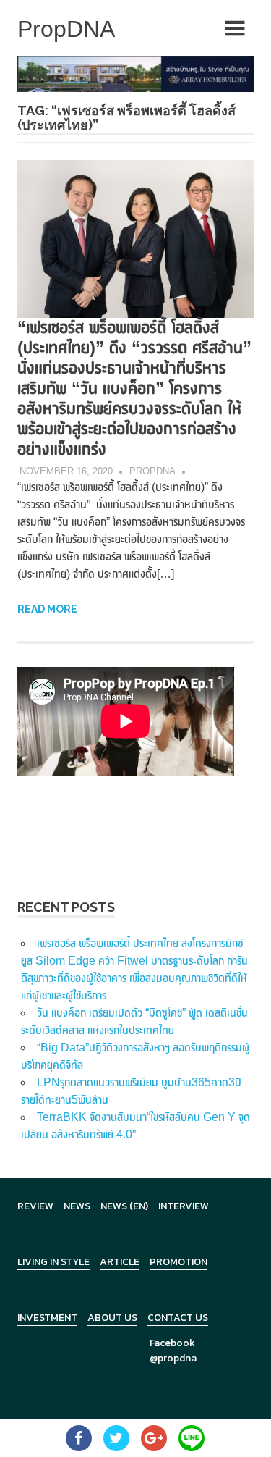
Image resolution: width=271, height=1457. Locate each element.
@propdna (173, 1358)
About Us (112, 1317)
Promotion (178, 1261)
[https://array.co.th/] (135, 73)
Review (35, 1206)
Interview (183, 1206)
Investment (47, 1317)
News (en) (124, 1206)
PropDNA (152, 471)
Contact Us (177, 1317)
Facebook (172, 1343)
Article (119, 1261)
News (77, 1206)
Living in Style (53, 1261)
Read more (47, 609)
